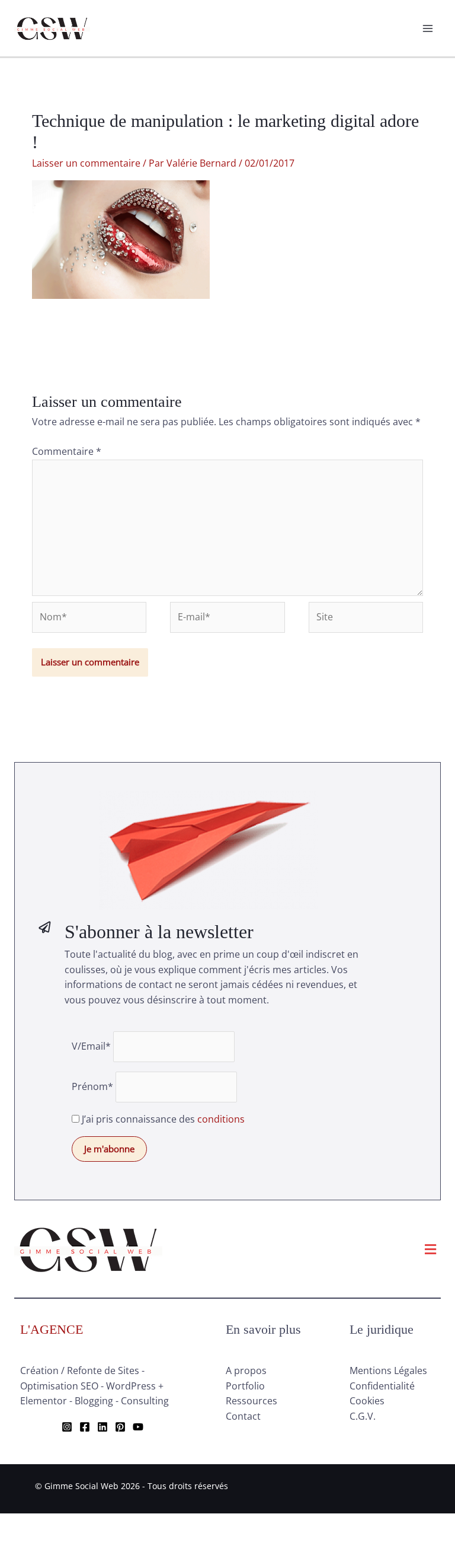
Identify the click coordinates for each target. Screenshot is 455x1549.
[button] (431, 1249)
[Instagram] (67, 1426)
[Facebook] (84, 1426)
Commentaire (66, 451)
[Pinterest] (120, 1426)
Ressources (251, 1400)
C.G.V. (363, 1416)
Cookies (367, 1400)
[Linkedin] (102, 1426)
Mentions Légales (388, 1370)
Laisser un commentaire (86, 163)
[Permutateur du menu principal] (428, 28)
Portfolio (245, 1385)
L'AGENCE (51, 1329)
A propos (246, 1370)
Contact (243, 1416)
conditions (221, 1119)
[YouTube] (138, 1426)
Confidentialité (382, 1385)
